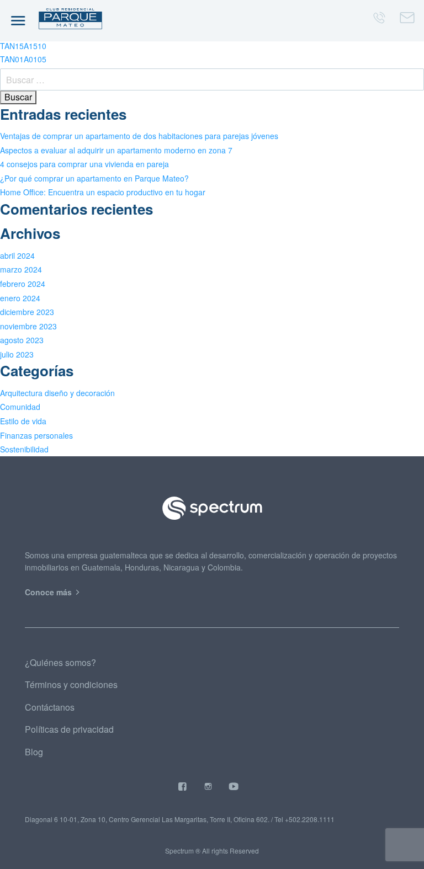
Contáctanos (50, 707)
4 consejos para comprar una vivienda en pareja (84, 163)
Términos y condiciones (71, 684)
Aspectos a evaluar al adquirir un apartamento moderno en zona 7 (116, 150)
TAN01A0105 (23, 59)
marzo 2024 (21, 269)
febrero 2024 (22, 283)
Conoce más (49, 592)
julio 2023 (17, 354)
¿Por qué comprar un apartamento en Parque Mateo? (94, 178)
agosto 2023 (22, 339)
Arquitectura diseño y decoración (57, 392)
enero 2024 (20, 297)
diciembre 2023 (27, 311)
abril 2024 (17, 255)
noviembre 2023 (28, 326)
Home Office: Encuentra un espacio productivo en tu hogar (102, 192)
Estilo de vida (23, 420)
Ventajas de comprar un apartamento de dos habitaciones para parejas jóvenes (139, 135)
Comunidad (20, 406)
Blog (34, 751)
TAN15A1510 (23, 45)
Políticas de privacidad (69, 729)
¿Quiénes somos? (60, 662)
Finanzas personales (36, 435)
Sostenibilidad (24, 449)
